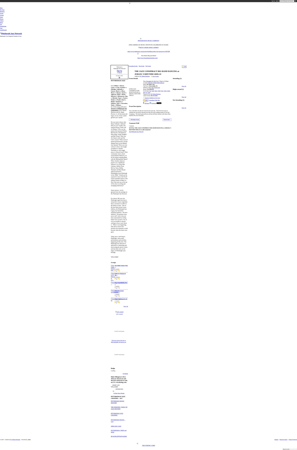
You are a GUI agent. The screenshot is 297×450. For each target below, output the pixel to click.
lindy (159, 91)
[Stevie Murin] (175, 94)
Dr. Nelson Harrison (145, 76)
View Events (155, 76)
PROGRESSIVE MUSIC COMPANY (148, 40)
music (168, 91)
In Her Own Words (119, 393)
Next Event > (167, 119)
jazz (144, 92)
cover (149, 92)
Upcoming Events (133, 66)
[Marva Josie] (175, 105)
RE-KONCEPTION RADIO (119, 436)
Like (146, 100)
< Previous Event (134, 119)
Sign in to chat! (286, 449)
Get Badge (125, 373)
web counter (119, 314)
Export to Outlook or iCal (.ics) (152, 98)
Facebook (153, 103)
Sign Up (273, 1)
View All (126, 306)
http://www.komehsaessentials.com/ (148, 58)
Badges (276, 439)
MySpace (147, 103)
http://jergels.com (156, 87)
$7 (146, 92)
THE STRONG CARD (148, 445)
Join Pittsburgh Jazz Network (136, 131)
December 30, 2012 (151, 81)
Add (185, 66)
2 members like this (154, 100)
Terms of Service (293, 439)
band (153, 91)
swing (165, 91)
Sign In (277, 1)
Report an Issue (283, 439)
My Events (148, 66)
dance (156, 91)
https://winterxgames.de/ (121, 299)
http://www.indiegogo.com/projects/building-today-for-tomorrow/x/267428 (149, 51)
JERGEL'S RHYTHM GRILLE (156, 83)
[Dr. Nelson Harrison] (131, 74)
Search (295, 1)
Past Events (141, 66)
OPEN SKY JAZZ (116, 426)
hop (162, 91)
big (150, 91)
